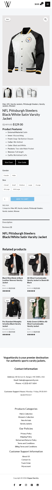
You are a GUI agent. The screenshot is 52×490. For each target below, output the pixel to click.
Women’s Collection (26, 417)
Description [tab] (7, 222)
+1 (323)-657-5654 (29, 383)
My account (26, 466)
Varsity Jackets (7, 211)
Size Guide (22, 162)
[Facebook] (14, 485)
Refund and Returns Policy (26, 440)
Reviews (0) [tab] (7, 227)
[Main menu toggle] (47, 4)
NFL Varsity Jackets (14, 104)
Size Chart (9, 162)
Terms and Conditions (26, 443)
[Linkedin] (38, 485)
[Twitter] (20, 485)
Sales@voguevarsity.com (28, 380)
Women (12, 106)
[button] (45, 19)
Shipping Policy (26, 437)
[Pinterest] (32, 485)
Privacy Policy (26, 434)
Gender (5, 170)
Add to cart (22, 199)
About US (26, 456)
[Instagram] (26, 485)
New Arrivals (26, 420)
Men (4, 104)
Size (4, 180)
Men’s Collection (26, 414)
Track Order (26, 463)
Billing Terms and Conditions (26, 447)
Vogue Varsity (32, 478)
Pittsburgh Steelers (30, 104)
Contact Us (26, 460)
